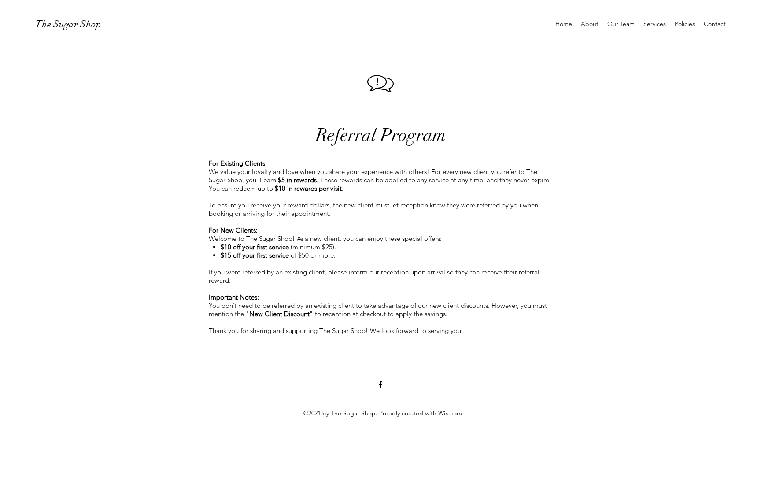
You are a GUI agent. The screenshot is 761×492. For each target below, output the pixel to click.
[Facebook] (380, 384)
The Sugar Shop (68, 24)
